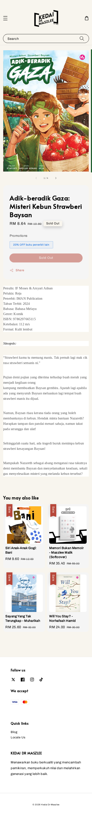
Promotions (19, 235)
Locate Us (18, 737)
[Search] (82, 38)
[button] (5, 18)
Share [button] (20, 270)
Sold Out (46, 257)
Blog (14, 732)
